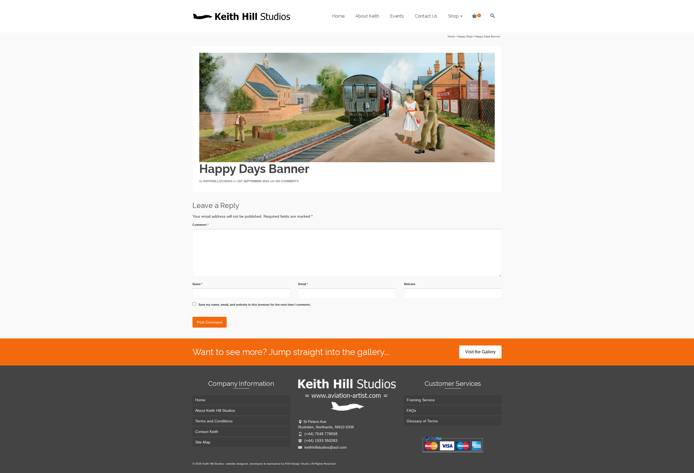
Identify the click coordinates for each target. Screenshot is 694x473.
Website (409, 284)
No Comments (287, 181)
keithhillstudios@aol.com (325, 447)
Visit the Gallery (480, 352)
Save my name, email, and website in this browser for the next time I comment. (254, 304)
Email (303, 284)
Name (197, 284)
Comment (200, 224)
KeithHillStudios (217, 181)
